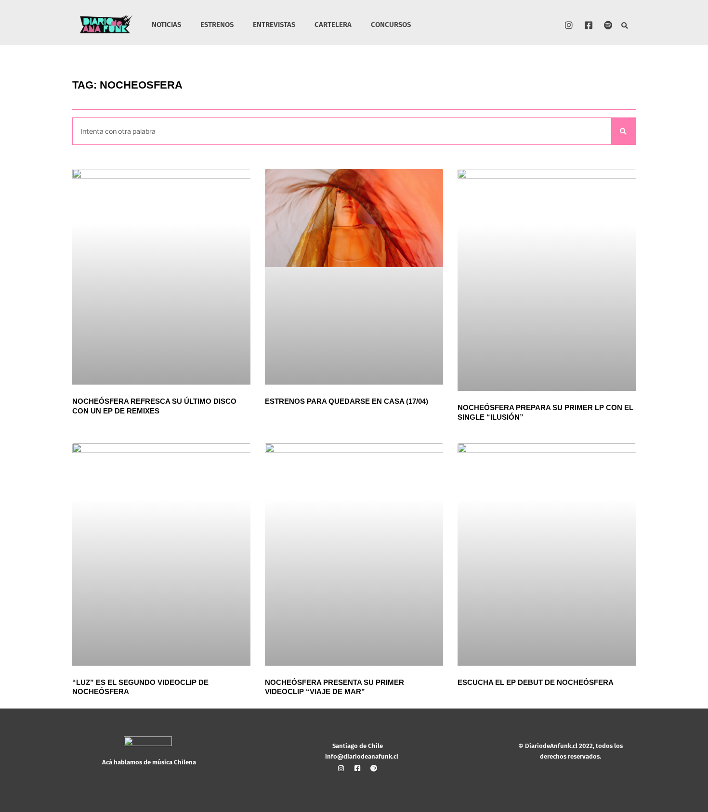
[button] (625, 26)
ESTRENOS (217, 24)
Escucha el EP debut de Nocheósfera (536, 682)
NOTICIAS (166, 24)
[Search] (623, 131)
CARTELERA (333, 24)
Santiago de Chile (357, 745)
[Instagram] (568, 25)
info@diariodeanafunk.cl (361, 756)
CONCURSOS (391, 24)
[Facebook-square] (588, 25)
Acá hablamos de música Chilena (149, 762)
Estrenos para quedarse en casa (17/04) (346, 401)
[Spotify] (608, 25)
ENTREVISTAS (274, 24)
